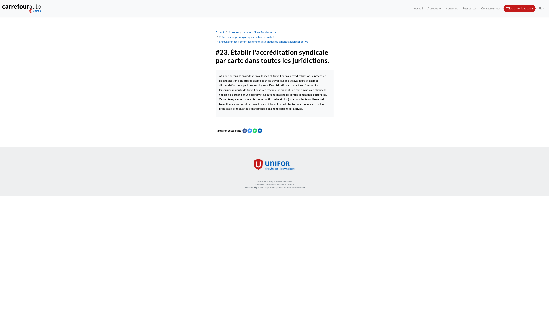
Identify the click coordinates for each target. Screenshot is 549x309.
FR (540, 8)
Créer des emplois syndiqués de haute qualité (246, 37)
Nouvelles (451, 8)
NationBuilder (298, 187)
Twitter (280, 184)
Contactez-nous (491, 8)
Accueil (418, 8)
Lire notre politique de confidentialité (274, 181)
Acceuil (220, 32)
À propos (433, 8)
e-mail (291, 184)
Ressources (470, 8)
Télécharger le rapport (519, 8)
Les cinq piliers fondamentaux (260, 32)
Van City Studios (268, 187)
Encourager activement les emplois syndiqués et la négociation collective (263, 41)
